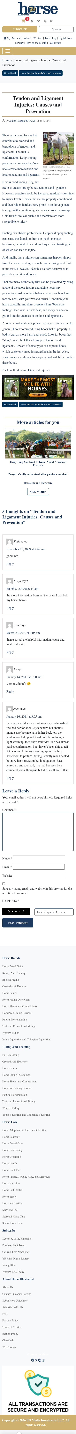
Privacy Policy (10, 1320)
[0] (23, 21)
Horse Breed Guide (12, 966)
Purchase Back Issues (14, 1245)
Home (6, 60)
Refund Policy (10, 1334)
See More (38, 491)
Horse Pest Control (12, 1190)
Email (7, 867)
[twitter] (38, 21)
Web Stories (9, 1347)
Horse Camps (9, 993)
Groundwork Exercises (14, 986)
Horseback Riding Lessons (16, 1013)
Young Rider (9, 1265)
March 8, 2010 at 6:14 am (22, 588)
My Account (13, 38)
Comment (9, 810)
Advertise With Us (12, 1307)
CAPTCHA (10, 901)
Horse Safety (9, 1196)
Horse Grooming (11, 1156)
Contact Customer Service (16, 1294)
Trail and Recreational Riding (18, 1026)
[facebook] (32, 21)
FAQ (4, 1314)
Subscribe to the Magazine (16, 1238)
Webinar (37, 38)
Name (7, 858)
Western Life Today (13, 1272)
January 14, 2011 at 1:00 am (23, 677)
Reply (10, 563)
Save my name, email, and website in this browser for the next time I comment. (37, 890)
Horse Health (10, 73)
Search (57, 29)
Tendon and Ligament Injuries (31, 370)
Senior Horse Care (12, 1223)
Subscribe (20, 29)
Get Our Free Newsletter (15, 1252)
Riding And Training (13, 973)
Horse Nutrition (11, 1183)
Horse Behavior (10, 1137)
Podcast (27, 38)
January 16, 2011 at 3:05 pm (24, 716)
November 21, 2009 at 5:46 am (25, 549)
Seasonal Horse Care (13, 1216)
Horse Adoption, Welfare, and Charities (24, 1130)
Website (7, 875)
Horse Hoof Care (11, 1170)
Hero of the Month (36, 43)
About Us (7, 1287)
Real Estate (55, 43)
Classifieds (8, 1340)
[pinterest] (45, 21)
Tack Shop (50, 38)
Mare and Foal (10, 1210)
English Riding (10, 979)
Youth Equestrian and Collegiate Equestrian (26, 1039)
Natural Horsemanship (14, 1019)
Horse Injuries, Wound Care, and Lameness (41, 73)
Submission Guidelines (14, 1300)
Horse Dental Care (12, 1143)
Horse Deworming (12, 1150)
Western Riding (10, 1033)
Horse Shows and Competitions (19, 1006)
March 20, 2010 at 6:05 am (23, 633)
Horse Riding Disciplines (16, 999)
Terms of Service (11, 1327)
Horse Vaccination (12, 1203)
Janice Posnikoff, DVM (22, 121)
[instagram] (51, 21)
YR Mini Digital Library (16, 1258)
